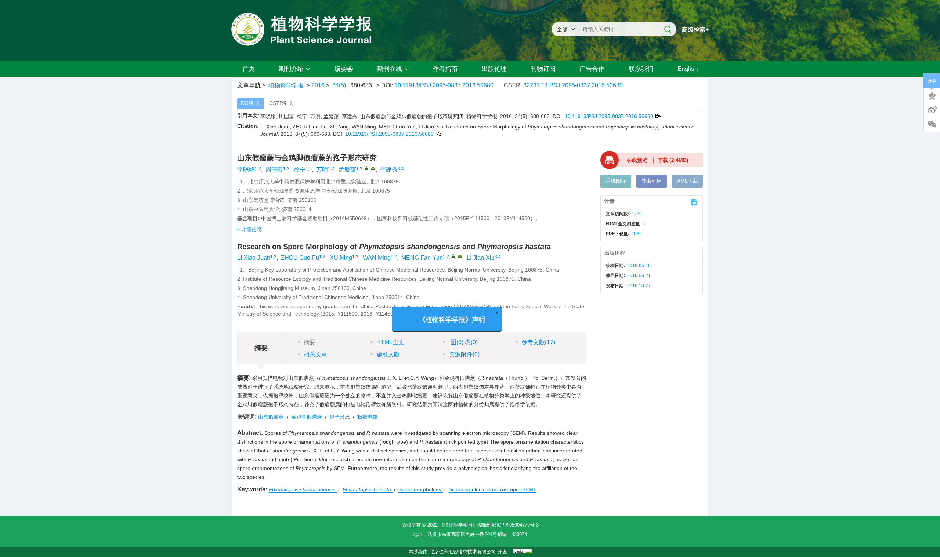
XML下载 (687, 181)
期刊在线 (389, 68)
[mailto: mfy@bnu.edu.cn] (459, 256)
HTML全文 (390, 342)
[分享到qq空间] (932, 95)
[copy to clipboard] (438, 134)
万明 (322, 170)
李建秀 (389, 170)
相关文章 (315, 354)
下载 (673, 160)
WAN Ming (377, 258)
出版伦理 (494, 68)
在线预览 (637, 160)
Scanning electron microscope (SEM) (492, 489)
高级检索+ (695, 29)
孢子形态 (340, 417)
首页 (248, 68)
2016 (318, 85)
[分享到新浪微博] (932, 110)
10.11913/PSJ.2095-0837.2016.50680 (444, 85)
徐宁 (300, 170)
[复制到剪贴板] (657, 116)
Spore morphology (420, 489)
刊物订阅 (543, 68)
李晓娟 (246, 170)
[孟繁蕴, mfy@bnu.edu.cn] (366, 168)
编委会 (344, 68)
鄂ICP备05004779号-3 (515, 525)
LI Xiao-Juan (253, 258)
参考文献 (538, 342)
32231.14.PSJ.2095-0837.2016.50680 (573, 85)
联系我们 (641, 68)
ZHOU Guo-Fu (300, 258)
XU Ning (341, 258)
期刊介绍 (291, 68)
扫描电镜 (368, 417)
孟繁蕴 (347, 170)
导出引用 (651, 181)
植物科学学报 (286, 85)
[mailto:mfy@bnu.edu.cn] (373, 168)
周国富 (274, 170)
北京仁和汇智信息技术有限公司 (462, 551)
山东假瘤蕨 (271, 417)
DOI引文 (250, 103)
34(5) (339, 85)
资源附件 (464, 354)
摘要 (309, 342)
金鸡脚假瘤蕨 (307, 417)
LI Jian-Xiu (481, 258)
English (687, 68)
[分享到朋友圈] (932, 124)
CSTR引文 (281, 103)
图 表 (463, 342)
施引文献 (388, 354)
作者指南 (445, 68)
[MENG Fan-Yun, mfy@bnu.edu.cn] (453, 256)
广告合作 (591, 68)
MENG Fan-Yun (422, 258)
